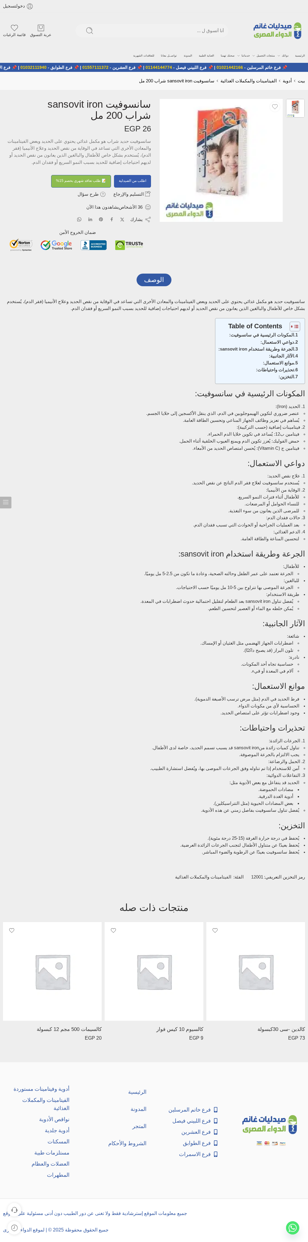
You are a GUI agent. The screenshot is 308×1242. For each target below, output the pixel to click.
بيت (301, 80)
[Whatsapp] (292, 1227)
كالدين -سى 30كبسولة (281, 1029)
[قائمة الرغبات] (275, 107)
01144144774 (181, 67)
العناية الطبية (206, 55)
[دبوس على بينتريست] (101, 219)
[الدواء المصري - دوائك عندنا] (278, 31)
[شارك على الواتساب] (79, 219)
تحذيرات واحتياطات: (275, 369)
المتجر (139, 1126)
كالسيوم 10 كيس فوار (179, 1029)
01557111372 (118, 67)
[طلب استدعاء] (14, 1209)
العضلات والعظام (50, 1164)
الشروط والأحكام (127, 1143)
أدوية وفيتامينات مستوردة (41, 1089)
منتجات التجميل (266, 55)
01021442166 (252, 67)
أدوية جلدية (57, 1130)
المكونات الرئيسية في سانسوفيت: (261, 335)
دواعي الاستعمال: (277, 342)
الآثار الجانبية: (281, 356)
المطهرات (58, 1175)
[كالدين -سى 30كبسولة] (255, 971)
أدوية (287, 80)
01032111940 (56, 67)
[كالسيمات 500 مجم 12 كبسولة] (52, 971)
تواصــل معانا (169, 55)
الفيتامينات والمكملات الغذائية (248, 80)
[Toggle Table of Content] (292, 326)
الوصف (154, 280)
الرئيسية (300, 55)
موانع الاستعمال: (278, 362)
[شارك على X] (122, 219)
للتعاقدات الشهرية (143, 55)
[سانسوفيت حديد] (295, 108)
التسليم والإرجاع (129, 194)
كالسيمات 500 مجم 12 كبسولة (69, 1029)
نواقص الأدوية (54, 1119)
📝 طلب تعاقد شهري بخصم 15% (81, 181)
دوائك (285, 55)
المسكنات (58, 1141)
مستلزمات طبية (51, 1152)
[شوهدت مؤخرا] (14, 1227)
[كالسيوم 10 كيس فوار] (154, 971)
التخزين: (286, 376)
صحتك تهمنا (228, 55)
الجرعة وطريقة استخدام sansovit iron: (256, 349)
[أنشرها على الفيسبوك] (111, 219)
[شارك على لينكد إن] (90, 219)
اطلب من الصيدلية (132, 181)
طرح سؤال (89, 194)
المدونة (188, 55)
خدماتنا (246, 55)
